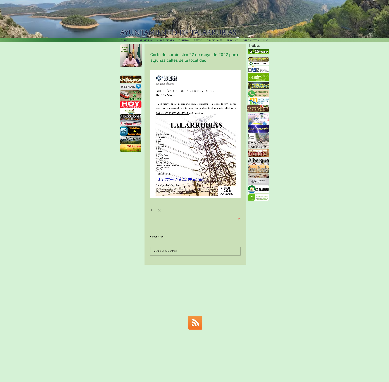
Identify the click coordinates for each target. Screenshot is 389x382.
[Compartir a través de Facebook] (151, 210)
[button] (214, 40)
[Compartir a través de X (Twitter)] (159, 210)
